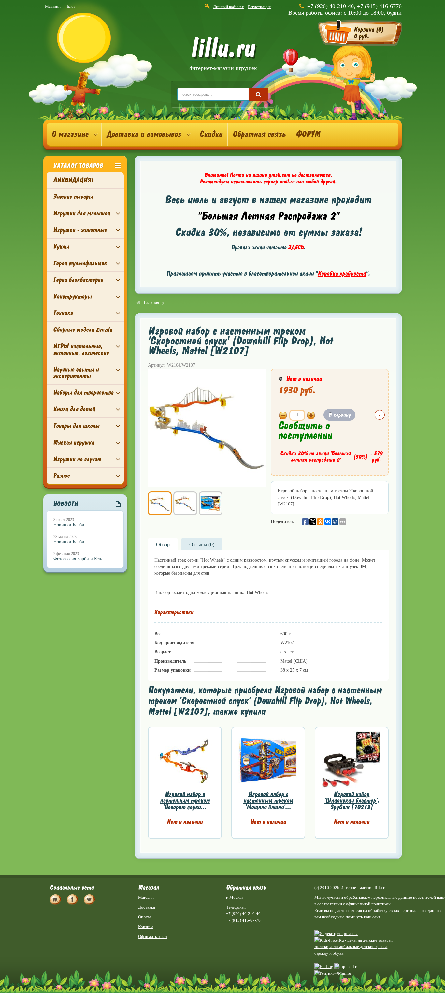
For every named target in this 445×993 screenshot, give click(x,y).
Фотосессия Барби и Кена (78, 558)
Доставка (146, 907)
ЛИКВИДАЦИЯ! (73, 180)
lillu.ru (222, 55)
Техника (63, 313)
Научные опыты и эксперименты (76, 372)
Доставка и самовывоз (144, 134)
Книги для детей (74, 409)
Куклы (61, 246)
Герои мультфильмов (80, 263)
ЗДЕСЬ (296, 247)
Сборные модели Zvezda (82, 330)
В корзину (339, 414)
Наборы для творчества (83, 392)
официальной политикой (368, 903)
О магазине (69, 134)
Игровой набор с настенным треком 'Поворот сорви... (185, 800)
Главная (151, 302)
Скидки (211, 134)
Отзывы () (201, 544)
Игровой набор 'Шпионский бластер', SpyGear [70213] (351, 800)
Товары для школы (76, 426)
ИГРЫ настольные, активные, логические (81, 349)
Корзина (145, 926)
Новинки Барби (68, 524)
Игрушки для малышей (81, 213)
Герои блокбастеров (78, 280)
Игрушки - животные (80, 230)
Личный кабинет (228, 6)
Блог (71, 6)
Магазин (53, 6)
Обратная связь (259, 134)
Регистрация (259, 6)
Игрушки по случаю (77, 459)
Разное (61, 476)
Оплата (144, 916)
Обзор (163, 544)
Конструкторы (72, 296)
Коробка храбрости (342, 274)
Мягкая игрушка (73, 442)
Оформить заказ (152, 936)
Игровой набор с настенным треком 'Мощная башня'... (268, 800)
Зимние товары (73, 197)
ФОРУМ (308, 134)
